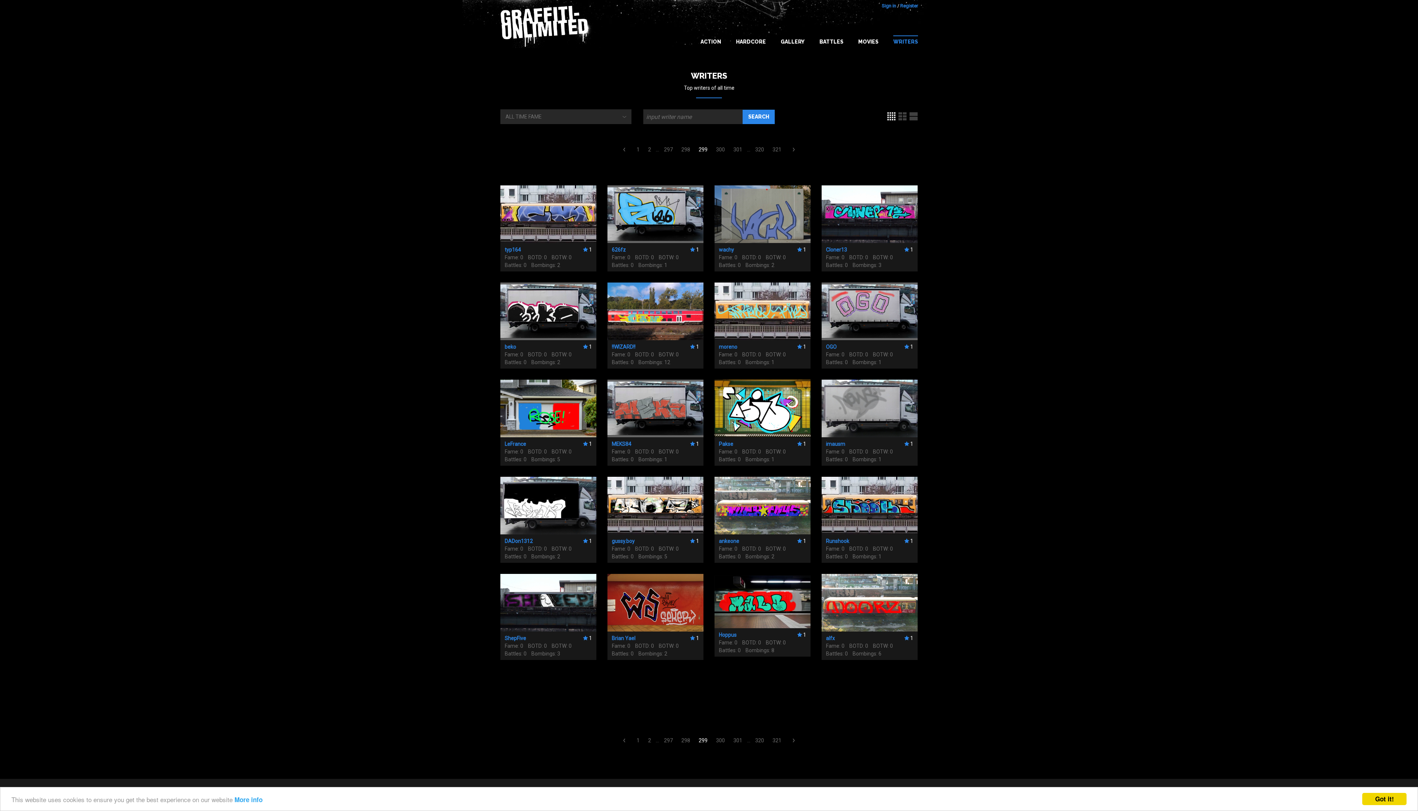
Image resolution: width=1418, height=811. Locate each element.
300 (720, 150)
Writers (905, 42)
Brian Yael (624, 638)
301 (737, 150)
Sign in (889, 5)
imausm (835, 444)
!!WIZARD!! (624, 347)
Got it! (1384, 798)
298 (685, 150)
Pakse (726, 444)
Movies (868, 42)
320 (759, 150)
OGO (831, 347)
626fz (619, 250)
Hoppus (728, 635)
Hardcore (751, 42)
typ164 (513, 250)
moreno (728, 347)
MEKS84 (621, 444)
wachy (726, 250)
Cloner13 (836, 250)
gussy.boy (623, 541)
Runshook (837, 541)
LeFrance (515, 444)
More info (248, 799)
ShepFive (515, 638)
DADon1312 (519, 541)
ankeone (729, 541)
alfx (830, 638)
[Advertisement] (1388, 664)
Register (909, 5)
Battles (831, 42)
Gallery (793, 42)
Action (711, 42)
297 (668, 150)
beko (510, 347)
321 (777, 150)
